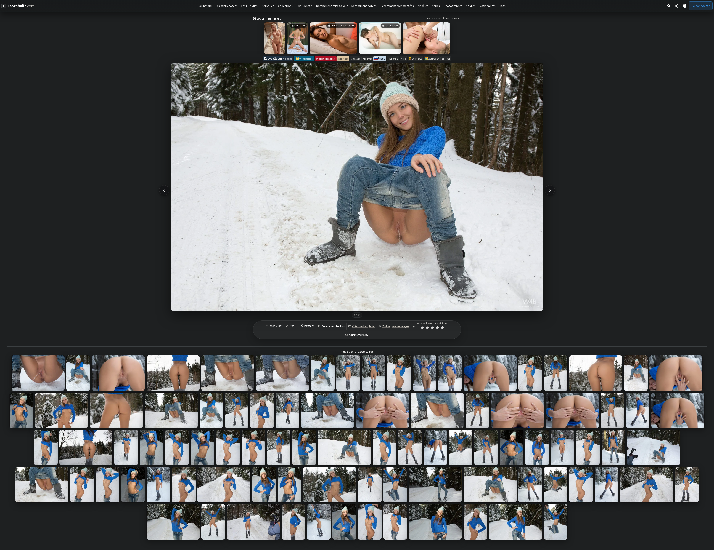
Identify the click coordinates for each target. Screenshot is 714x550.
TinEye (386, 326)
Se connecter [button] (701, 6)
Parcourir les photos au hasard (444, 18)
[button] (685, 6)
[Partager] (677, 6)
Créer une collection (333, 326)
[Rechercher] (669, 6)
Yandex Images (400, 326)
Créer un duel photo (363, 326)
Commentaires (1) (359, 334)
